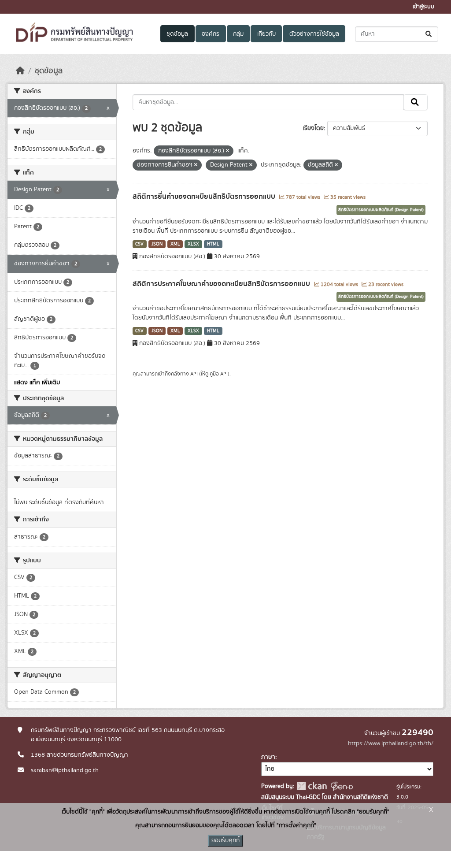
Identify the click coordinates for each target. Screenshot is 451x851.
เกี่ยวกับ (266, 34)
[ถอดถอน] (227, 151)
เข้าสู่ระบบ (423, 7)
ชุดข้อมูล (177, 34)
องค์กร (210, 34)
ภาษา (268, 757)
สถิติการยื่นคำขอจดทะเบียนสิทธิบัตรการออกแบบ (205, 196)
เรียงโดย (313, 128)
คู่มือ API (219, 374)
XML (175, 244)
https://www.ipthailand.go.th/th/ (390, 743)
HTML (213, 244)
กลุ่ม (238, 34)
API (194, 374)
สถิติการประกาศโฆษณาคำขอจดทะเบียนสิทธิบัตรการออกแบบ (222, 284)
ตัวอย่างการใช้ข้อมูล (314, 34)
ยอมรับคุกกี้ (225, 840)
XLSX (193, 244)
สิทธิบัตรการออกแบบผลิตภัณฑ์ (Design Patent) (381, 210)
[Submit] (429, 34)
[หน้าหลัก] (20, 71)
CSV (139, 244)
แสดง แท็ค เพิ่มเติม (37, 382)
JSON (157, 244)
